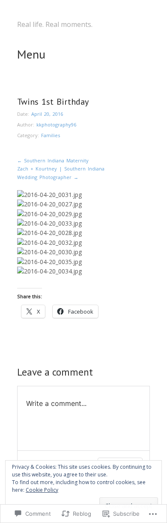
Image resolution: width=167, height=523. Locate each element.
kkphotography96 (56, 124)
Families (50, 135)
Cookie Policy (42, 490)
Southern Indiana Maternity (53, 160)
